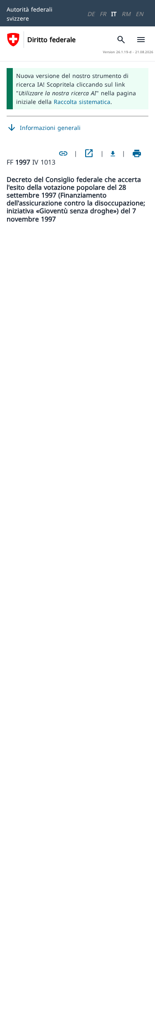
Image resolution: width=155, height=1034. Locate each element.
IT (114, 14)
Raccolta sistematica (82, 102)
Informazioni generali (44, 128)
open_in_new (89, 153)
